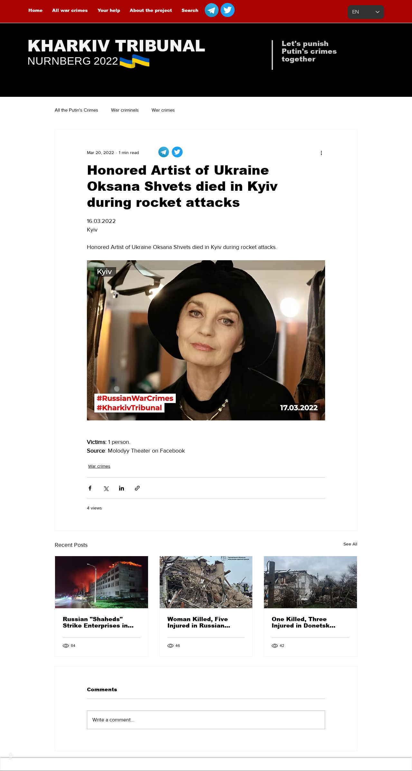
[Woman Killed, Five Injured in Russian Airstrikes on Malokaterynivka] (206, 582)
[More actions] (321, 152)
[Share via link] (137, 488)
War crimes (163, 110)
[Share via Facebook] (90, 488)
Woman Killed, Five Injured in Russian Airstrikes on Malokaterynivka (197, 622)
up (10, 756)
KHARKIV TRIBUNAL (116, 46)
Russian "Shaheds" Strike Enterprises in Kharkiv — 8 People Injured (95, 622)
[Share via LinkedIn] (121, 488)
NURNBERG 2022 (72, 61)
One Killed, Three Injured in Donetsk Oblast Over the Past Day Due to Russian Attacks (304, 622)
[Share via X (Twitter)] (106, 488)
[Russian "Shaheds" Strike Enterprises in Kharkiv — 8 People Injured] (101, 582)
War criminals (125, 110)
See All (350, 543)
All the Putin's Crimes (76, 110)
